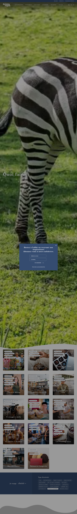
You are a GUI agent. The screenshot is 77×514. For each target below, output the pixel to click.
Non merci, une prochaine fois (38, 266)
